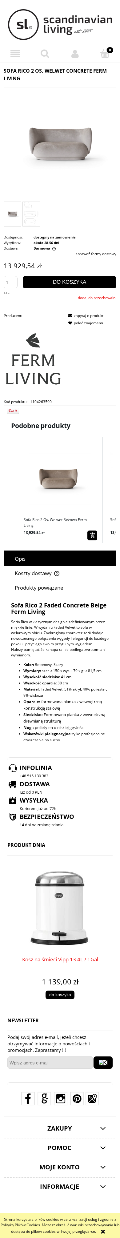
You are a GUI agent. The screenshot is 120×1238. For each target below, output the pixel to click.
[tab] (60, 558)
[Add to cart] (92, 535)
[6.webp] (12, 214)
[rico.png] (31, 214)
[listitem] (58, 490)
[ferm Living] (33, 358)
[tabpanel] (60, 673)
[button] (15, 53)
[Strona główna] (60, 24)
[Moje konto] (75, 53)
